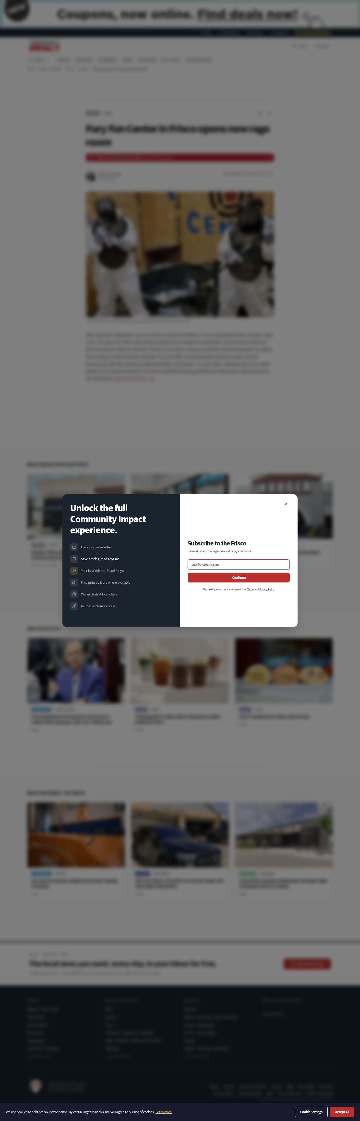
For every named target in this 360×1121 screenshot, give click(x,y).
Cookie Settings (311, 1112)
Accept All (342, 1112)
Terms (250, 589)
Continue (239, 578)
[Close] (286, 504)
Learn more (164, 1112)
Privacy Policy (266, 589)
